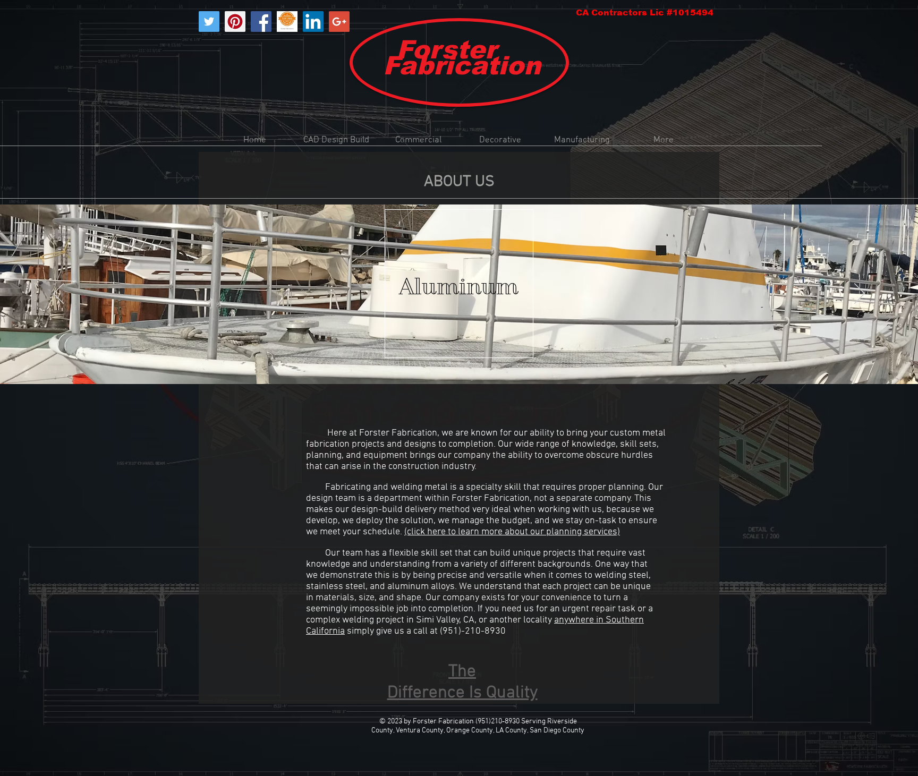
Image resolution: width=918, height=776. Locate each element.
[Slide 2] (459, 362)
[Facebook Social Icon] (261, 21)
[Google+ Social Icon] (339, 21)
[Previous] (58, 294)
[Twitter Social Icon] (209, 21)
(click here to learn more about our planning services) (512, 532)
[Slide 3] (468, 362)
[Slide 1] (449, 362)
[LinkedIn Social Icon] (313, 21)
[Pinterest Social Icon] (235, 21)
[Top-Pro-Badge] (287, 21)
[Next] (859, 294)
